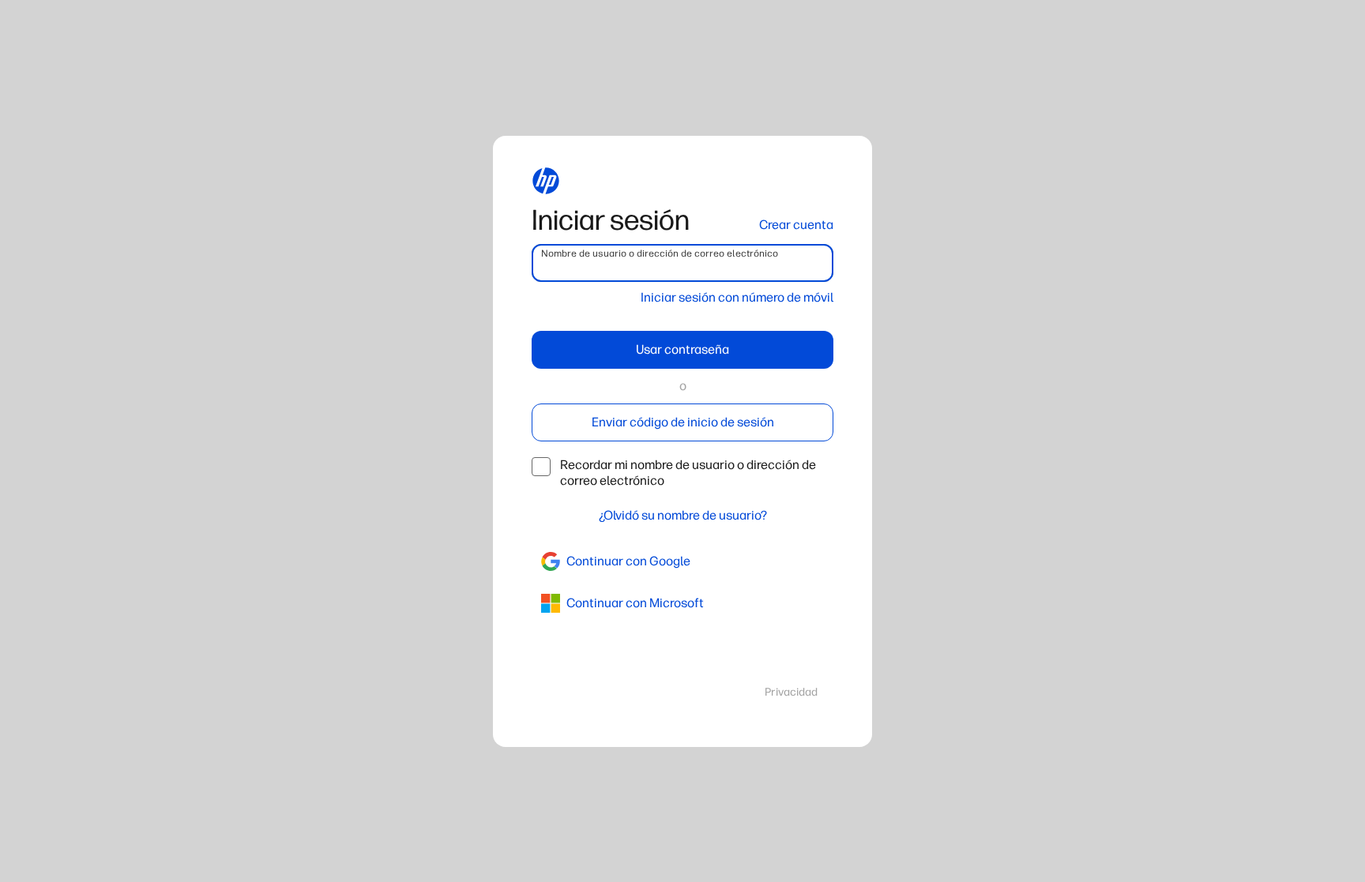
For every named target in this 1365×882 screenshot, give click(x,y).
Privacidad (791, 692)
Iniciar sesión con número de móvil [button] (737, 297)
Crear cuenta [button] (796, 224)
